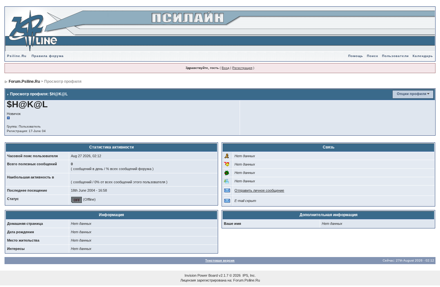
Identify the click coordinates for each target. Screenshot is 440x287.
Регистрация (242, 68)
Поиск (372, 56)
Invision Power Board (201, 275)
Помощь (355, 56)
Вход (225, 68)
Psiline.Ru (16, 56)
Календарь (423, 56)
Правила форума (48, 56)
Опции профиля (411, 94)
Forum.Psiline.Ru (24, 81)
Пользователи (395, 56)
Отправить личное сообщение (259, 190)
